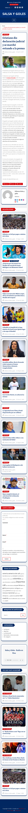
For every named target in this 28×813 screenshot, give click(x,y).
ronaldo (20, 184)
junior (4, 590)
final (24, 585)
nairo (16, 593)
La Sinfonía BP (7, 633)
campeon (15, 576)
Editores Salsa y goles (10, 52)
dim (6, 585)
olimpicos (5, 596)
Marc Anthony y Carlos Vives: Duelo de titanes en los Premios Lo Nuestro (14, 759)
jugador (21, 588)
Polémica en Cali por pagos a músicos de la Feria (14, 235)
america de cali (14, 573)
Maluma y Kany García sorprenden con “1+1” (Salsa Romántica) (13, 697)
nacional (11, 593)
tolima (4, 600)
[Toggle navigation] (14, 20)
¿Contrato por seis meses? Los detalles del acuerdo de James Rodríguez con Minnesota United (13, 265)
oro (9, 595)
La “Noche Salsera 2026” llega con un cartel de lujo (14, 733)
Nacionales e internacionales (11, 635)
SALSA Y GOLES (14, 14)
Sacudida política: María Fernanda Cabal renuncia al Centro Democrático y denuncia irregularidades (13, 365)
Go (23, 615)
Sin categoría (7, 637)
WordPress (22, 808)
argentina (22, 573)
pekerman (12, 596)
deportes (6, 631)
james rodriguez (15, 588)
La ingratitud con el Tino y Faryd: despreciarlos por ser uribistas (13, 412)
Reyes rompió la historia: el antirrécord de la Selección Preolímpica (11, 496)
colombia (17, 578)
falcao (21, 585)
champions (5, 579)
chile (8, 579)
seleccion (14, 598)
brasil (9, 576)
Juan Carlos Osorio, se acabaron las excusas (13, 396)
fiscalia (6, 184)
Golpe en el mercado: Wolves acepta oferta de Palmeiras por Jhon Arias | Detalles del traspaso (14, 296)
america (5, 573)
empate (16, 585)
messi (20, 590)
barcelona (5, 576)
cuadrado (13, 582)
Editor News (10, 810)
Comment (5, 522)
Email (4, 542)
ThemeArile (18, 810)
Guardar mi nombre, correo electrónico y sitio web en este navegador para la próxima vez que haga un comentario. (14, 552)
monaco (5, 593)
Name (4, 535)
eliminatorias (11, 585)
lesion (12, 590)
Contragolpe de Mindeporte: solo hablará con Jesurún (13, 466)
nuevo (19, 593)
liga (14, 590)
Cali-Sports (6, 629)
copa (22, 579)
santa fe (10, 598)
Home (3, 26)
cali (11, 576)
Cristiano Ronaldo (11, 78)
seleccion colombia (21, 598)
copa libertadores (7, 582)
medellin (16, 590)
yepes (6, 600)
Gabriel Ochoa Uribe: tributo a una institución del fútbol (13, 439)
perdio (17, 596)
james (8, 588)
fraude (13, 184)
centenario (21, 576)
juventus (8, 590)
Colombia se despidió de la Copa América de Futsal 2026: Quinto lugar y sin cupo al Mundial (14, 329)
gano (4, 588)
